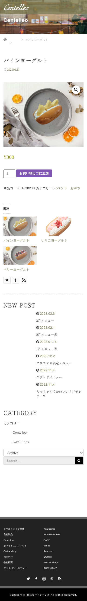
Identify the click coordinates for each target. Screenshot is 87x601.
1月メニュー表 (46, 349)
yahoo (47, 545)
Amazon (48, 551)
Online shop (9, 551)
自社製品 (8, 534)
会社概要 (8, 562)
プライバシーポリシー (15, 568)
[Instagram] (43, 577)
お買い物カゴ (51, 568)
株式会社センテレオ (38, 594)
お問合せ (8, 557)
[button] (76, 90)
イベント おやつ (67, 188)
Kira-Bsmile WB (52, 534)
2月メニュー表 (46, 334)
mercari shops (51, 562)
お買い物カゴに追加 (34, 173)
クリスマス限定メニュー (54, 363)
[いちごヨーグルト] (57, 226)
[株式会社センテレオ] (16, 7)
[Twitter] (27, 577)
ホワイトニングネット (15, 545)
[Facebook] (35, 577)
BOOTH (48, 557)
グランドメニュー (49, 377)
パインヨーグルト (16, 240)
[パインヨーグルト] (20, 226)
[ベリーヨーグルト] (20, 255)
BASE (47, 540)
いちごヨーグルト (54, 240)
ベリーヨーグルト (16, 269)
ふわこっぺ (21, 442)
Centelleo (20, 432)
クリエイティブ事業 (13, 529)
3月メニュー (45, 320)
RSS (59, 577)
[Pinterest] (51, 577)
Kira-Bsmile (49, 529)
